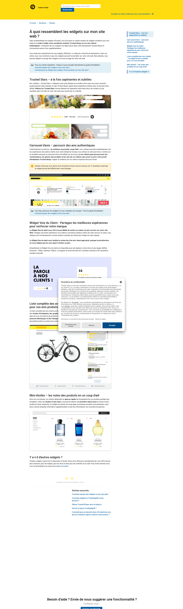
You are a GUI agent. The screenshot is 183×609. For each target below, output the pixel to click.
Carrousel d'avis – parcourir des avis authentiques (138, 41)
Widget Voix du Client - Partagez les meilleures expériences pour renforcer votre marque (137, 49)
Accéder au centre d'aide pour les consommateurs (131, 14)
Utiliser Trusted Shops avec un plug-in (86, 504)
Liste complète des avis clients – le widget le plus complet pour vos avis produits (139, 58)
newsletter (65, 466)
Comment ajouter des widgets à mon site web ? (52, 68)
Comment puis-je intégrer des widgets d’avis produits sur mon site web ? (62, 70)
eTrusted (33, 23)
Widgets (52, 23)
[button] (67, 478)
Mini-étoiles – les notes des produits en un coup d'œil (138, 66)
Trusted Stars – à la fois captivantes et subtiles (138, 34)
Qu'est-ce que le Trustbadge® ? (84, 508)
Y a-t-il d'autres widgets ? (139, 72)
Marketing (42, 23)
